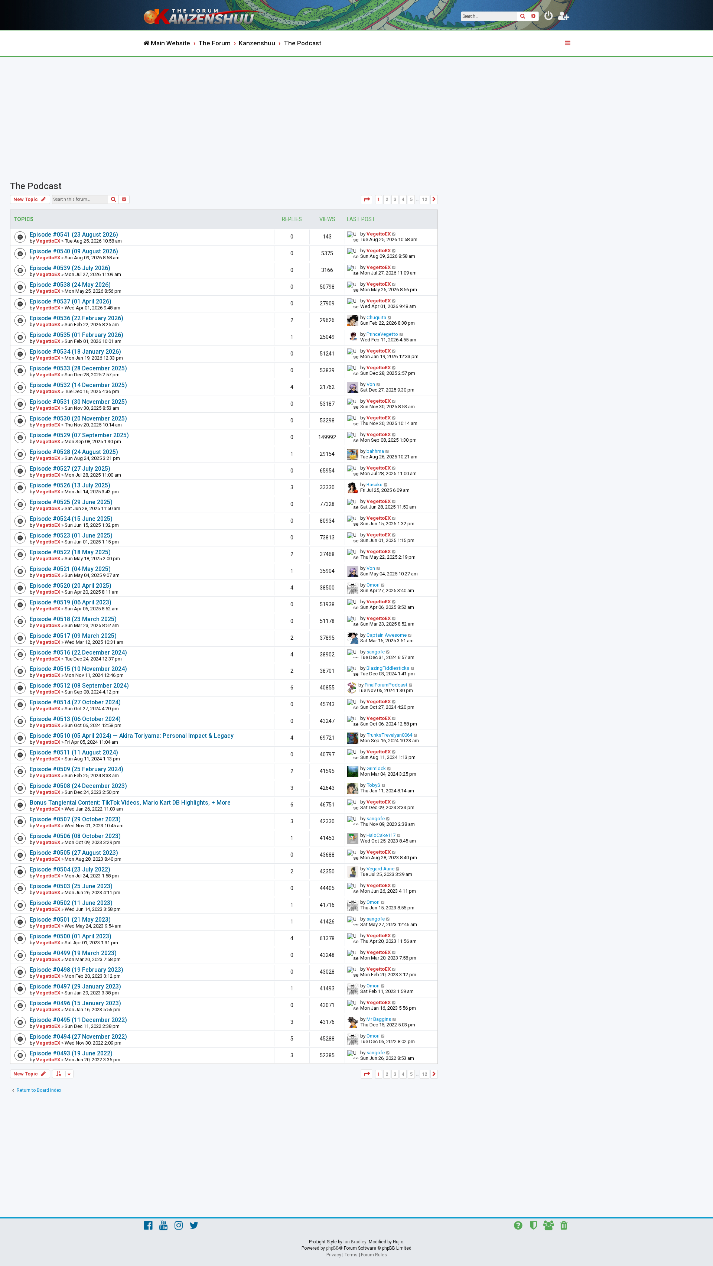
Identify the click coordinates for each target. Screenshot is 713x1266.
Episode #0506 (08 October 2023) (75, 836)
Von (371, 384)
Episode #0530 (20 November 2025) (78, 418)
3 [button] (395, 199)
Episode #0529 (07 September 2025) (79, 435)
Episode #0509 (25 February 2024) (76, 769)
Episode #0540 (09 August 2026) (74, 251)
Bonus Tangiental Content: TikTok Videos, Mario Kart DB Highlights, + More (130, 802)
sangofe (376, 652)
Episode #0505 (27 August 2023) (74, 852)
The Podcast (36, 186)
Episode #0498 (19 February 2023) (76, 969)
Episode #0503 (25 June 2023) (71, 886)
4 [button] (403, 199)
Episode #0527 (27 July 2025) (70, 468)
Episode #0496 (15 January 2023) (75, 1003)
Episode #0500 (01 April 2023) (70, 936)
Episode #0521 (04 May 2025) (70, 568)
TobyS (373, 785)
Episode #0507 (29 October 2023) (75, 819)
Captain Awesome (387, 635)
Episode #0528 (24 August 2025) (74, 451)
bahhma (375, 451)
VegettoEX (48, 241)
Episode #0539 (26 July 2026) (70, 268)
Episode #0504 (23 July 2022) (70, 869)
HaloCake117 (381, 835)
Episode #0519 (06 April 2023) (70, 602)
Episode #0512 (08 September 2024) (79, 685)
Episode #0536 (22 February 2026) (76, 318)
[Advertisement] (356, 113)
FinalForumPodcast (386, 685)
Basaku (374, 484)
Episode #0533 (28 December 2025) (78, 368)
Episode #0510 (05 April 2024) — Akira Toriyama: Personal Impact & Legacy (132, 735)
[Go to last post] (394, 234)
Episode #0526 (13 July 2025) (70, 485)
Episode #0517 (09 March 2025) (73, 635)
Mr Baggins (379, 1019)
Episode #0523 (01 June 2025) (71, 535)
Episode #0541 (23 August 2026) (74, 234)
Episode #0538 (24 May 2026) (70, 284)
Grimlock (376, 768)
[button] (366, 199)
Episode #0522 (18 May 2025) (70, 552)
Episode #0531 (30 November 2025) (78, 401)
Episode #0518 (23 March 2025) (73, 619)
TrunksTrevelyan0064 (389, 735)
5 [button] (411, 199)
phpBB (332, 1248)
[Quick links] (568, 43)
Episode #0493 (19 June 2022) (71, 1053)
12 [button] (424, 199)
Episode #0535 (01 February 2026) (76, 334)
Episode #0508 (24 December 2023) (78, 785)
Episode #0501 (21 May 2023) (70, 919)
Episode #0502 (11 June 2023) (71, 902)
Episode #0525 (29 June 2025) (71, 502)
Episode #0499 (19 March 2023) (73, 953)
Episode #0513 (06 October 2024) (75, 719)
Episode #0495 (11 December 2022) (78, 1019)
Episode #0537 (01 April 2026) (70, 301)
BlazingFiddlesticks (388, 668)
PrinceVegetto (382, 334)
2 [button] (386, 199)
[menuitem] (549, 17)
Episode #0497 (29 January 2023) (75, 986)
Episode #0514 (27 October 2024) (75, 702)
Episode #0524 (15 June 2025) (71, 518)
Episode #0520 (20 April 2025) (70, 585)
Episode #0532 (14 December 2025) (78, 385)
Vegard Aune (380, 868)
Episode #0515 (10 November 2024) (78, 668)
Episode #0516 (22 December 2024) (78, 652)
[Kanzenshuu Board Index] (204, 15)
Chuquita (376, 317)
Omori (373, 585)
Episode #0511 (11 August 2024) (74, 752)
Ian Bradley (355, 1241)
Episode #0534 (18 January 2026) (75, 351)
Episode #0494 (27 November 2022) (78, 1036)
